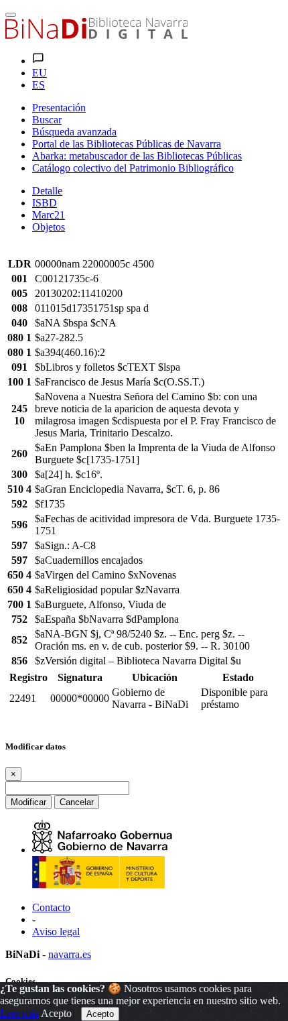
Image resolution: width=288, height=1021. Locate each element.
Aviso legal (56, 931)
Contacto (51, 907)
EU (39, 72)
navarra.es (69, 954)
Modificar (28, 802)
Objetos (48, 227)
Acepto (56, 1013)
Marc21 (48, 215)
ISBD (44, 202)
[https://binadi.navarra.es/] (96, 35)
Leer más (19, 1013)
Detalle (47, 190)
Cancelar (77, 802)
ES (38, 85)
